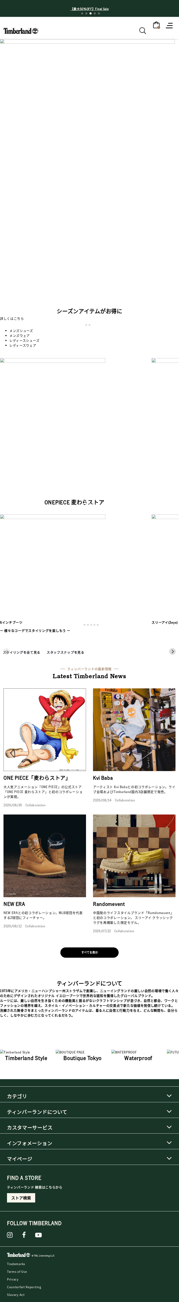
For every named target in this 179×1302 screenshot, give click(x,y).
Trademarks (16, 1264)
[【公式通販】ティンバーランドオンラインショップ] (20, 29)
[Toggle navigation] (170, 25)
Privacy (13, 1279)
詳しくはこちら (12, 318)
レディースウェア (22, 345)
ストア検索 (21, 1197)
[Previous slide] (6, 651)
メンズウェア (19, 335)
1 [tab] (82, 13)
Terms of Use (17, 1271)
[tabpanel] (89, 9)
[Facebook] (24, 1235)
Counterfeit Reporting (24, 1287)
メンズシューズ (21, 330)
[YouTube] (38, 1235)
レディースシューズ (24, 340)
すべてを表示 (89, 952)
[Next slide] (172, 651)
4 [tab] (95, 13)
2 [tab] (86, 13)
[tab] (86, 325)
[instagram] (10, 1235)
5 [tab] (99, 13)
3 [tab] (91, 13)
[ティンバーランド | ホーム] (18, 1256)
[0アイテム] (156, 24)
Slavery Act (16, 1294)
